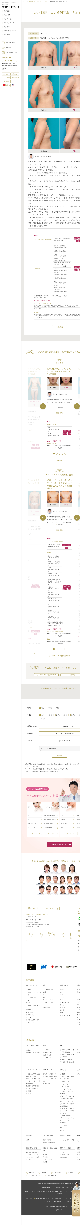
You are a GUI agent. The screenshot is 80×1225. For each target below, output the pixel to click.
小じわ (28, 995)
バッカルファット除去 (66, 1098)
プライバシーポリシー (69, 1201)
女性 (50, 708)
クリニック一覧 (9, 23)
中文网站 (7, 85)
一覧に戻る (59, 327)
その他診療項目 (48, 1135)
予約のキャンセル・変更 (11, 52)
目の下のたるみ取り (32, 1088)
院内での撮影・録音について (59, 1198)
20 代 (58, 715)
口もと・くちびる (48, 999)
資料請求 (71, 936)
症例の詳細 (59, 413)
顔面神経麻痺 (47, 1140)
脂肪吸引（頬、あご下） (53, 424)
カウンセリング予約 (10, 42)
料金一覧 (7, 15)
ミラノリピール (64, 1081)
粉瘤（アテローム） (66, 1015)
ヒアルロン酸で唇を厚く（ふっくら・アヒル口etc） (50, 1079)
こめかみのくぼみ (31, 997)
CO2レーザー (64, 1130)
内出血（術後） (52, 307)
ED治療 (45, 1154)
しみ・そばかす (64, 1002)
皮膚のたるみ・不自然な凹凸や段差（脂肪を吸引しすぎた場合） (51, 305)
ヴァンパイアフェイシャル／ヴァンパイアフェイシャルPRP (67, 1120)
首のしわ (28, 1017)
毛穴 (61, 999)
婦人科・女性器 (65, 1148)
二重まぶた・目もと (49, 1002)
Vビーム (62, 1127)
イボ (61, 994)
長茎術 (45, 1162)
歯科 (44, 992)
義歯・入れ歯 (47, 1055)
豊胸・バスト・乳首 (42, 1)
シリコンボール (47, 1159)
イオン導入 (63, 1125)
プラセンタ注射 (64, 1086)
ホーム (25, 1)
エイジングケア (31, 985)
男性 (57, 708)
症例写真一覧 (32, 1)
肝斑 (61, 1012)
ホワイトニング (47, 1052)
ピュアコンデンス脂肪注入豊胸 (43, 239)
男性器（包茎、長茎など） (50, 1149)
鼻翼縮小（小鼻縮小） (66, 1059)
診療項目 (7, 11)
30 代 (65, 715)
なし (42, 708)
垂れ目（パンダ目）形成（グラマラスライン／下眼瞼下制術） (33, 1081)
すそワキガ (63, 1152)
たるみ (28, 1002)
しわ (27, 1000)
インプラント (47, 1050)
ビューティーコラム (35, 1175)
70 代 (43, 719)
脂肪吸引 (37, 268)
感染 (40, 308)
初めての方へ (6, 74)
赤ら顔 (62, 989)
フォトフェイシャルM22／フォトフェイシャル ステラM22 (67, 1091)
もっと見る (35, 833)
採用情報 (7, 34)
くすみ (62, 997)
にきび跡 (62, 1007)
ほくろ (62, 1010)
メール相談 (8, 47)
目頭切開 (28, 1091)
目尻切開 (28, 1093)
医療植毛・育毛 (31, 1148)
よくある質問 (52, 1175)
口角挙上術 (46, 1083)
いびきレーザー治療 (49, 1142)
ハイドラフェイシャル (66, 1101)
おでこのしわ (30, 990)
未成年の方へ (15, 74)
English (16, 85)
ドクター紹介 (8, 19)
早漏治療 (45, 1157)
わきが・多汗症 (65, 1135)
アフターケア (63, 935)
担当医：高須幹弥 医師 (43, 156)
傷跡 (27, 1140)
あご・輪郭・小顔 (48, 989)
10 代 (50, 715)
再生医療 (46, 1007)
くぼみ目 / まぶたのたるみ (33, 992)
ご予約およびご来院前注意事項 (52, 1201)
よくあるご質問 (48, 908)
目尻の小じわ (30, 1015)
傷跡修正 (29, 1135)
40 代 (73, 715)
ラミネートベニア (48, 1057)
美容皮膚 (63, 1070)
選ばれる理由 (15, 77)
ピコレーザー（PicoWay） (67, 1096)
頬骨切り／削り (30, 1050)
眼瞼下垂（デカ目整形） (33, 1086)
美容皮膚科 (64, 985)
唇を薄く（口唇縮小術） (50, 1074)
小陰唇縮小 (63, 1157)
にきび (62, 1005)
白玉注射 (62, 1074)
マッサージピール (65, 1084)
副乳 (78, 1152)
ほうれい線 (29, 1012)
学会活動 (6, 81)
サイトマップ (29, 1198)
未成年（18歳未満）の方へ (43, 1198)
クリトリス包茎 (64, 1154)
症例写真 (7, 27)
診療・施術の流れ (10, 31)
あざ (61, 992)
